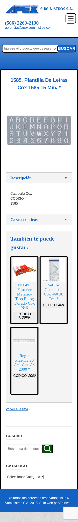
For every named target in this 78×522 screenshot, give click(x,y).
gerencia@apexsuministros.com (28, 27)
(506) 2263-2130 (22, 23)
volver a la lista (17, 409)
